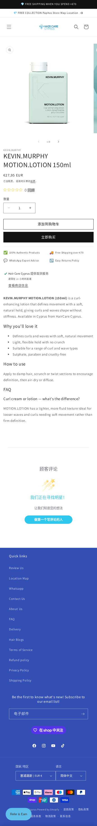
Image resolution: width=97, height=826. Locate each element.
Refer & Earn (18, 814)
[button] (9, 27)
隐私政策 (83, 809)
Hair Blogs (16, 640)
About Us (16, 609)
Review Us (16, 568)
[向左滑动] (39, 142)
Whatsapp (16, 588)
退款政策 (68, 809)
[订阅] (83, 714)
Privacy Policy (19, 670)
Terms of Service (21, 650)
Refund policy (19, 660)
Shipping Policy (20, 680)
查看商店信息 (18, 285)
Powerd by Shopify (48, 809)
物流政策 (50, 816)
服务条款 (35, 816)
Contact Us (17, 599)
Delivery (15, 629)
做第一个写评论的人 (48, 519)
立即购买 (48, 237)
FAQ (12, 619)
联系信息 (65, 816)
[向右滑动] (58, 142)
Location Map (19, 578)
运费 (32, 181)
